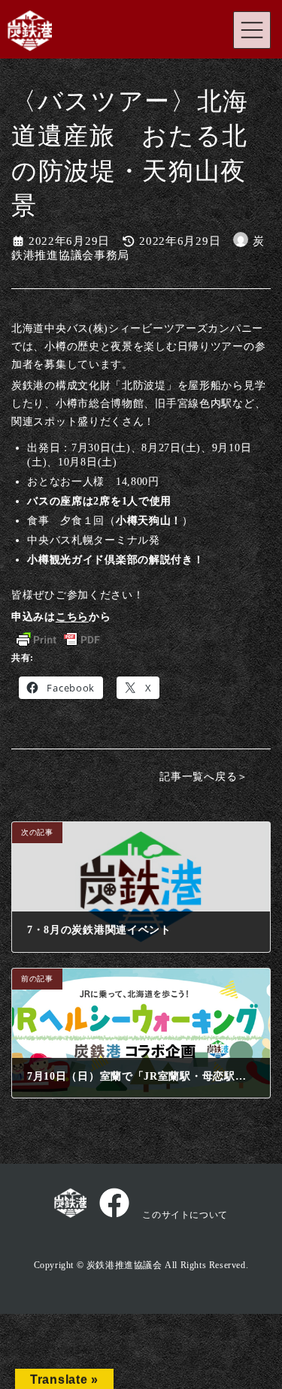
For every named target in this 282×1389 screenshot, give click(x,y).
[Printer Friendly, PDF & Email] (58, 639)
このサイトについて (184, 1215)
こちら (72, 616)
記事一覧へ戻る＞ (203, 776)
